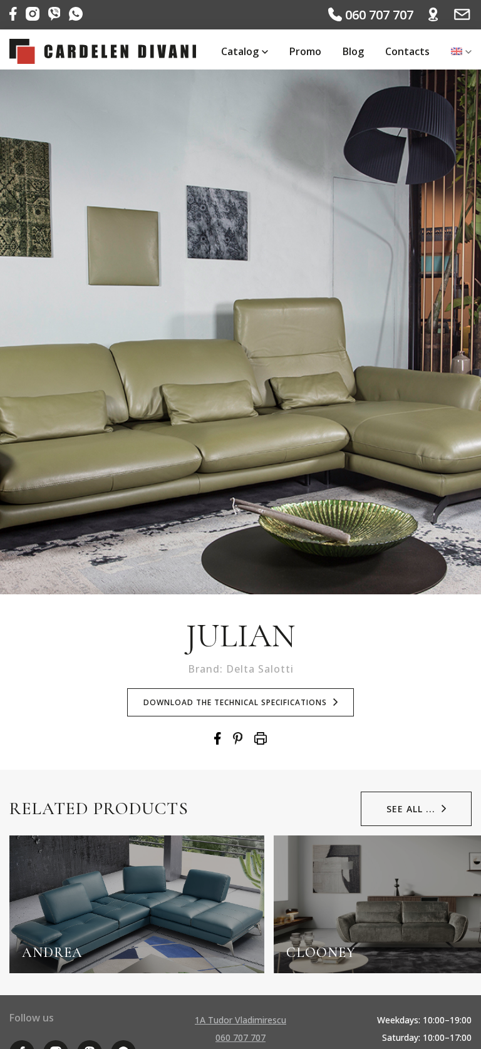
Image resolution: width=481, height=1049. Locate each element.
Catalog (240, 51)
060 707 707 (377, 14)
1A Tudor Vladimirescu (240, 1020)
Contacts (407, 51)
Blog (353, 51)
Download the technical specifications (235, 702)
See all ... (410, 809)
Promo (305, 51)
